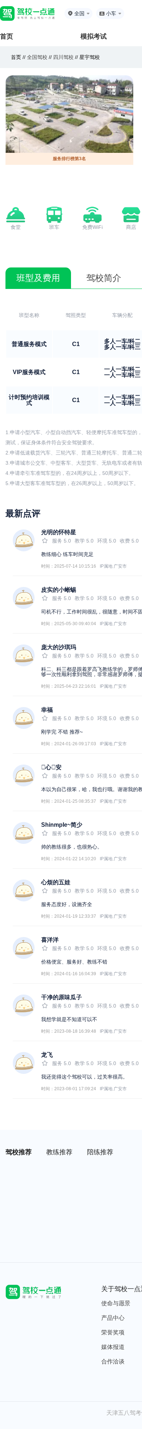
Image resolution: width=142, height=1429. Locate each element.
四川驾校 (63, 57)
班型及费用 (38, 278)
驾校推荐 (18, 1152)
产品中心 (113, 1318)
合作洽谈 (113, 1361)
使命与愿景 (115, 1303)
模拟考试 (93, 36)
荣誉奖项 (113, 1332)
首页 (6, 36)
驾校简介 (103, 278)
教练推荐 (59, 1152)
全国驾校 (38, 57)
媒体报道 (113, 1347)
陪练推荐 (100, 1152)
